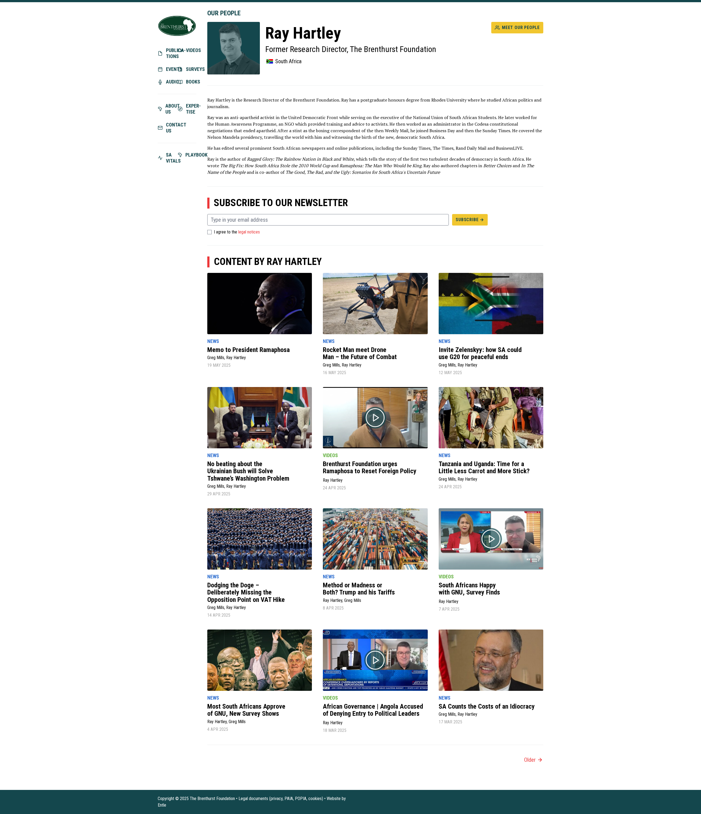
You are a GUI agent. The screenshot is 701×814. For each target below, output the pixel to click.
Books (191, 82)
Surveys (191, 69)
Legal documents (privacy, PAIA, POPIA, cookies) (281, 798)
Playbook (191, 155)
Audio (171, 82)
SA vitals (171, 158)
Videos (191, 50)
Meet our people (521, 27)
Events (171, 69)
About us (171, 109)
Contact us (171, 128)
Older (530, 760)
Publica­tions (171, 53)
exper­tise (191, 109)
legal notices (249, 232)
